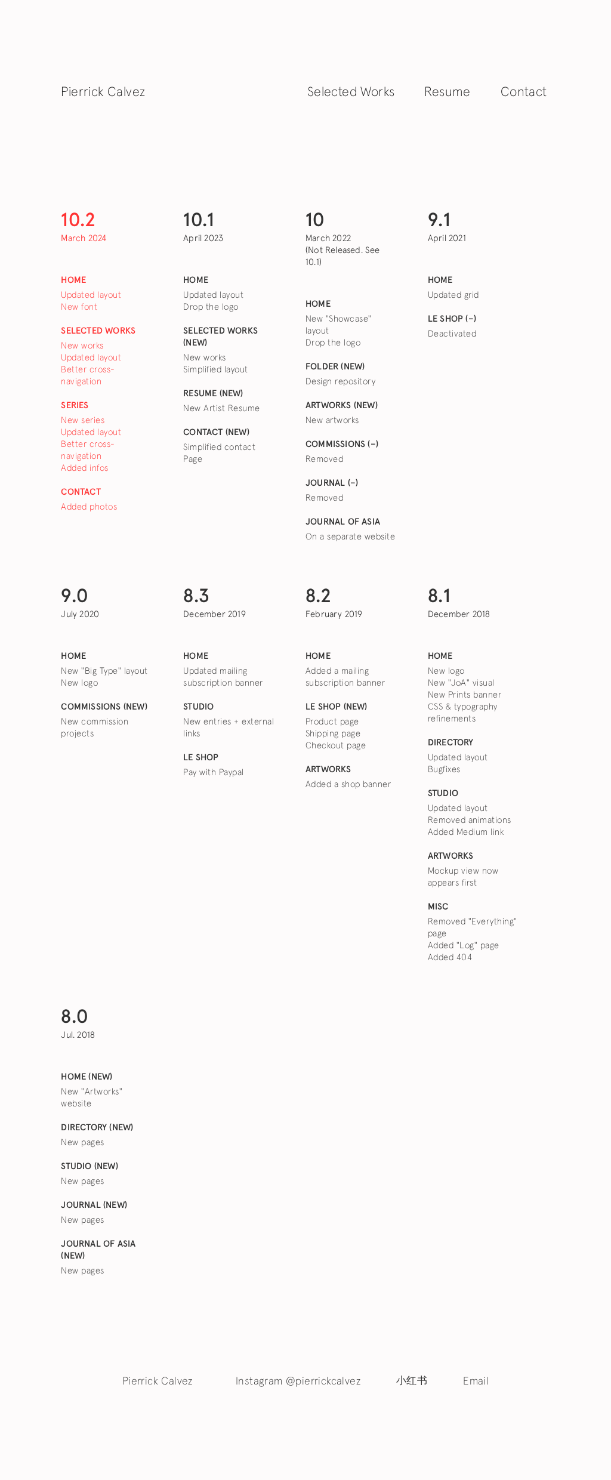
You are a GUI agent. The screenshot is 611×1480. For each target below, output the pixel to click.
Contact (524, 92)
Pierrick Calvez (103, 92)
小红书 (411, 1381)
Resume (447, 92)
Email (476, 1381)
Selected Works (351, 92)
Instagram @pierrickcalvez (298, 1381)
